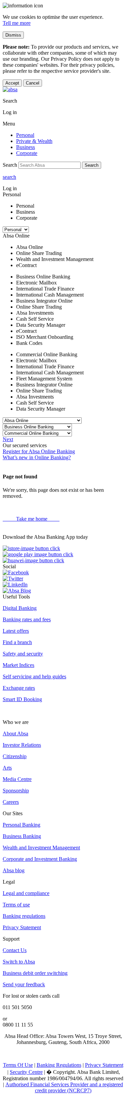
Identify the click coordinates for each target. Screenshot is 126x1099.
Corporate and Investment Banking (40, 859)
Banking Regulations (59, 1065)
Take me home (31, 519)
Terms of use (16, 904)
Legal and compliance (26, 893)
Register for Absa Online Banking (39, 451)
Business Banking (22, 836)
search (9, 177)
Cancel (32, 83)
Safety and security (23, 654)
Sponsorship (16, 790)
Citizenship (15, 756)
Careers (11, 802)
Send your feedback (24, 984)
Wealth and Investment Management (41, 847)
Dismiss (13, 35)
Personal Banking (21, 825)
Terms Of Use (18, 1065)
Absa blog (14, 870)
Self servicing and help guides (34, 676)
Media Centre (17, 779)
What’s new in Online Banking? (37, 457)
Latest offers (16, 631)
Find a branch (17, 642)
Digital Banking (20, 608)
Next (8, 439)
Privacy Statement (22, 927)
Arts (7, 768)
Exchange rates (19, 688)
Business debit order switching (35, 973)
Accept (12, 83)
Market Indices (18, 665)
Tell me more (17, 23)
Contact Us (15, 950)
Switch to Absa (19, 961)
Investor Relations (22, 745)
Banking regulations (24, 916)
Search (91, 165)
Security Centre (26, 1072)
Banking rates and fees (27, 619)
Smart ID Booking (22, 699)
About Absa (15, 733)
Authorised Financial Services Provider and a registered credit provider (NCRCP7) (64, 1087)
